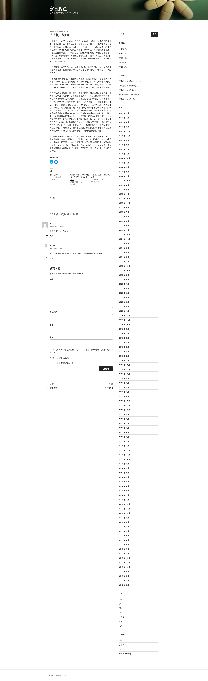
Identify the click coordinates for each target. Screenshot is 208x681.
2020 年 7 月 (124, 284)
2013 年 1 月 (124, 553)
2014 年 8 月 (124, 468)
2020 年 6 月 (124, 288)
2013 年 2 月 (124, 549)
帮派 (121, 608)
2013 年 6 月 (124, 531)
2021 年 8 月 (124, 248)
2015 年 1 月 (124, 445)
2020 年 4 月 (124, 297)
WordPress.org (125, 654)
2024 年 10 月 (124, 158)
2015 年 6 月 (124, 427)
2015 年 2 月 (124, 441)
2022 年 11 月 (124, 203)
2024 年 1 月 (124, 176)
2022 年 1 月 (124, 230)
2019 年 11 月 (124, 320)
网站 (51, 337)
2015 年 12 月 (124, 400)
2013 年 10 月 (124, 513)
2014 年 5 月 (124, 481)
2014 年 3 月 (124, 490)
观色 (121, 621)
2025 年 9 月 (124, 140)
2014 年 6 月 (124, 477)
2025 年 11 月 (124, 135)
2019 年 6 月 (124, 338)
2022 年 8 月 (124, 207)
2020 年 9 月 (124, 275)
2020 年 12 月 (124, 266)
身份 (121, 626)
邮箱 (52, 324)
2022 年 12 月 (124, 198)
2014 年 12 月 (124, 450)
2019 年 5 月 (124, 342)
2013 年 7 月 (124, 526)
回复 (51, 236)
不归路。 (133, 99)
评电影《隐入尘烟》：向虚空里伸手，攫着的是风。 (79, 177)
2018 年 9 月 (124, 378)
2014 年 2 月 (124, 495)
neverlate (64, 31)
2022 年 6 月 (124, 216)
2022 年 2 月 (124, 225)
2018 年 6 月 (124, 387)
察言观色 (58, 8)
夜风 (121, 81)
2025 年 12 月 (124, 131)
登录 (121, 640)
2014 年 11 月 (124, 454)
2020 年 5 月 (124, 293)
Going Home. (135, 81)
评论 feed (123, 649)
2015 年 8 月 (124, 418)
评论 (52, 279)
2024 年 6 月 (124, 162)
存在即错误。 (135, 94)
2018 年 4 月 (124, 396)
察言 (54, 198)
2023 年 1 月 (124, 194)
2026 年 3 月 (124, 126)
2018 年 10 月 (124, 374)
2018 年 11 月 (124, 369)
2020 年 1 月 (124, 311)
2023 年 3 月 (124, 189)
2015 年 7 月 (124, 423)
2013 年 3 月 (124, 544)
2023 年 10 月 (124, 180)
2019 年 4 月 (124, 347)
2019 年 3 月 (124, 351)
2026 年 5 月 (124, 117)
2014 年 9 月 (124, 463)
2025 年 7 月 (124, 149)
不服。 (132, 90)
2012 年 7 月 (124, 580)
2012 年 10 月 (124, 567)
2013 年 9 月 (124, 517)
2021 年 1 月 (124, 261)
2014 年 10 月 (124, 459)
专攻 (121, 599)
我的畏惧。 (134, 85)
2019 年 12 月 (124, 315)
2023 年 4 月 (124, 185)
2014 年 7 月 (124, 472)
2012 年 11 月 (124, 562)
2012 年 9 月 (124, 571)
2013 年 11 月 (124, 508)
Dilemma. (123, 53)
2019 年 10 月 (124, 324)
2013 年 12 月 (124, 504)
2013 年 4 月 (124, 540)
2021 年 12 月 (124, 234)
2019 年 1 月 (124, 360)
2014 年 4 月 (124, 486)
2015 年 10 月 (124, 409)
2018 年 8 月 (124, 383)
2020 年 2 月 (124, 306)
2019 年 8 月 (124, 329)
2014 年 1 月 (124, 499)
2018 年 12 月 (124, 365)
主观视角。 (123, 49)
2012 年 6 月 (124, 585)
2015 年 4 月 (124, 432)
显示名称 (54, 312)
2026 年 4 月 (124, 122)
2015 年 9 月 (124, 414)
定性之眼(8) (54, 174)
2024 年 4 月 (124, 171)
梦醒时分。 (123, 58)
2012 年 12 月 (124, 558)
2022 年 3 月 (124, 221)
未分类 (121, 617)
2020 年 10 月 (124, 270)
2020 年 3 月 (124, 302)
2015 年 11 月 (124, 405)
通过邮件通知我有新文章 (63, 363)
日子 (58, 198)
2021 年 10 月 (124, 239)
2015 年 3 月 (124, 436)
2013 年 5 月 (124, 535)
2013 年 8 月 (124, 522)
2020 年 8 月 (124, 279)
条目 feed (123, 645)
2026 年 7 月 (124, 113)
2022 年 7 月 (124, 212)
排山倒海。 (123, 62)
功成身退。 (123, 67)
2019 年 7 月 (124, 333)
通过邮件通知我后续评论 (63, 358)
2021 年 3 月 (124, 257)
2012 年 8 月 (124, 576)
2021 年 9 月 (124, 243)
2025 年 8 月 (124, 144)
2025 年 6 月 (124, 153)
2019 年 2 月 (124, 356)
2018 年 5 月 (124, 392)
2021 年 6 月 (124, 252)
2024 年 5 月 (124, 167)
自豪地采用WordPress (57, 675)
